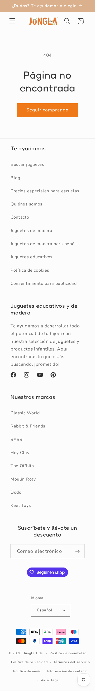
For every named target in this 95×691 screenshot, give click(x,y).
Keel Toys (21, 505)
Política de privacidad (29, 662)
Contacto (20, 217)
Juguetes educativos (32, 257)
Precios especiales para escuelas (45, 191)
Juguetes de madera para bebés (44, 244)
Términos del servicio (72, 662)
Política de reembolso (68, 653)
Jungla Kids (33, 653)
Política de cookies (30, 270)
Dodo (16, 492)
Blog (15, 178)
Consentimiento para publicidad (44, 283)
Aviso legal (50, 680)
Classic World (25, 413)
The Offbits (22, 466)
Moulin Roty (23, 479)
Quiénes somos (26, 204)
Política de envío (27, 671)
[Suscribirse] (77, 551)
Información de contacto (67, 671)
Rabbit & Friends (28, 426)
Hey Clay (20, 453)
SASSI (17, 439)
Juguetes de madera (31, 231)
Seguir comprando (47, 110)
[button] (12, 21)
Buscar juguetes (27, 164)
